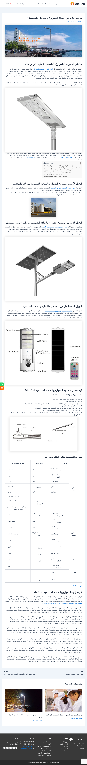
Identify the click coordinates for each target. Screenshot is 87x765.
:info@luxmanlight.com (26, 748)
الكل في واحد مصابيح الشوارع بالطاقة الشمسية (58, 311)
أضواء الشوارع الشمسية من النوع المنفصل (63, 188)
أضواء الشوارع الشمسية (65, 157)
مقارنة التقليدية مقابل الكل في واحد (53, 174)
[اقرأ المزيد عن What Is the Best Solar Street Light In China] (63, 700)
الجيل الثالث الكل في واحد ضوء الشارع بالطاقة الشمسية (58, 170)
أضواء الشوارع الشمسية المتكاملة (43, 69)
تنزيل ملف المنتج (77, 586)
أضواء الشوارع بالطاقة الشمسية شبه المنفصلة (54, 227)
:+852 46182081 (28, 746)
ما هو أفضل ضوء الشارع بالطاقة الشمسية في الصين (63, 715)
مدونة (80, 718)
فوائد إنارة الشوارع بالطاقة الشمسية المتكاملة (55, 176)
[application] (55, 3)
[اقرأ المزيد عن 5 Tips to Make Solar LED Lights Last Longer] (23, 700)
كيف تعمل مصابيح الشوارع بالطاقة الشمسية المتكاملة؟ (57, 172)
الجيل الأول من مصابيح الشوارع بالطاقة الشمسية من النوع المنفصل (60, 165)
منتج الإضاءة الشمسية (30, 157)
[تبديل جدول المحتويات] (78, 163)
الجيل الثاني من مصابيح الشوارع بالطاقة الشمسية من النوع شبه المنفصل (62, 168)
